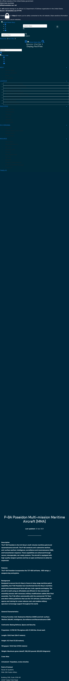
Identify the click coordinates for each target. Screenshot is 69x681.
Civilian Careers (9, 136)
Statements (8, 120)
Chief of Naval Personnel (13, 98)
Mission (7, 75)
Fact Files (11, 39)
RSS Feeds (8, 160)
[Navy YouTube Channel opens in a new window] (5, 30)
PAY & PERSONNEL (5, 125)
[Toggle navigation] (57, 27)
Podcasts (8, 152)
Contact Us (8, 167)
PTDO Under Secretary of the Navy (16, 87)
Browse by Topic (10, 149)
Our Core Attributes (11, 73)
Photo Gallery (9, 142)
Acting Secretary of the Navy (14, 84)
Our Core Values (9, 70)
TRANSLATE (3, 170)
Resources (3, 39)
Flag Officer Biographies (13, 103)
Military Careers (9, 133)
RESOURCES (3, 139)
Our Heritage (9, 78)
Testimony (8, 114)
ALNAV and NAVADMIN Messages (14, 165)
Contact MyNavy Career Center (14, 131)
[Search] (43, 42)
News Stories (9, 122)
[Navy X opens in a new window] (5, 26)
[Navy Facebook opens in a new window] (5, 24)
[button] (34, 3)
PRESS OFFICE (4, 106)
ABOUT (2, 67)
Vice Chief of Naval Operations (14, 92)
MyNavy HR (8, 128)
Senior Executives (11, 100)
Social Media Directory (11, 144)
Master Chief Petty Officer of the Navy (17, 95)
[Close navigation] (1, 53)
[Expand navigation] (26, 42)
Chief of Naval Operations (13, 89)
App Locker (8, 147)
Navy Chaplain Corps (11, 154)
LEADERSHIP (3, 81)
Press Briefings (9, 109)
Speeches (8, 117)
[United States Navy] (8, 22)
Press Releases (9, 112)
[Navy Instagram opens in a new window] (5, 28)
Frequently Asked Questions (13, 162)
